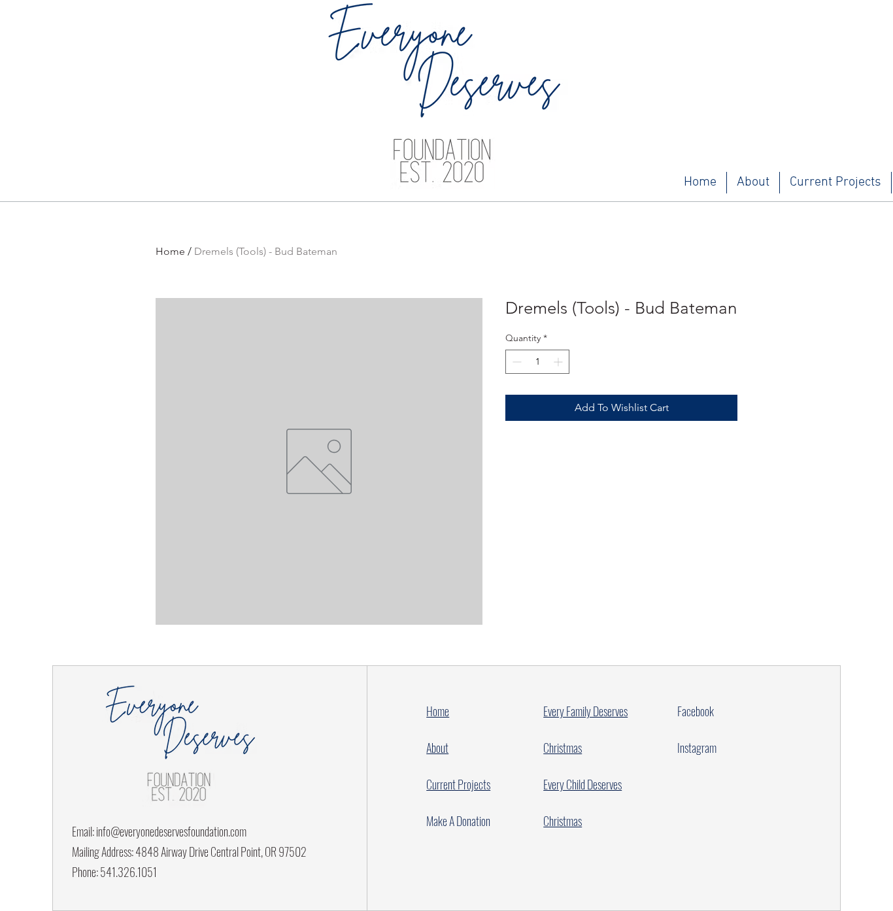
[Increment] (559, 361)
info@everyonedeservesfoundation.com (171, 831)
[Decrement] (515, 361)
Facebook (695, 711)
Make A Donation (458, 820)
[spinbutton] (537, 361)
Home (170, 251)
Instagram (696, 747)
